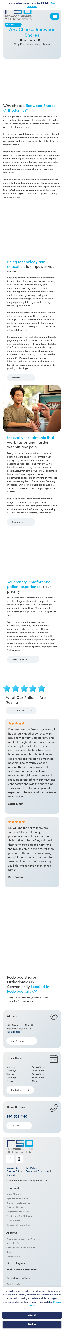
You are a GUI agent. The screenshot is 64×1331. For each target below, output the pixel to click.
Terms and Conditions (37, 1172)
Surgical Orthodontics (18, 1225)
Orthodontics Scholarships (20, 1248)
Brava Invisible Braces (18, 1203)
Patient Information (18, 1278)
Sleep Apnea (13, 1221)
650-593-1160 (13, 25)
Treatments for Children (19, 1216)
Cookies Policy (14, 1172)
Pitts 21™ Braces (15, 1207)
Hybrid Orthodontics (17, 1199)
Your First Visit (13, 1284)
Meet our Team (19, 659)
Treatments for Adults (17, 1212)
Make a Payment (16, 1263)
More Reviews (18, 711)
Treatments (17, 378)
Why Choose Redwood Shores (22, 1239)
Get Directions (18, 1041)
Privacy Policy (29, 1168)
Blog (8, 1252)
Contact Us (16, 1090)
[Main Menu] (54, 16)
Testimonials (13, 1257)
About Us (11, 1233)
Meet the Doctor (15, 1243)
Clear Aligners (13, 1194)
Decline (32, 1324)
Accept (32, 1315)
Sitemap (10, 1175)
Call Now (15, 1126)
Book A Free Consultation (21, 1270)
